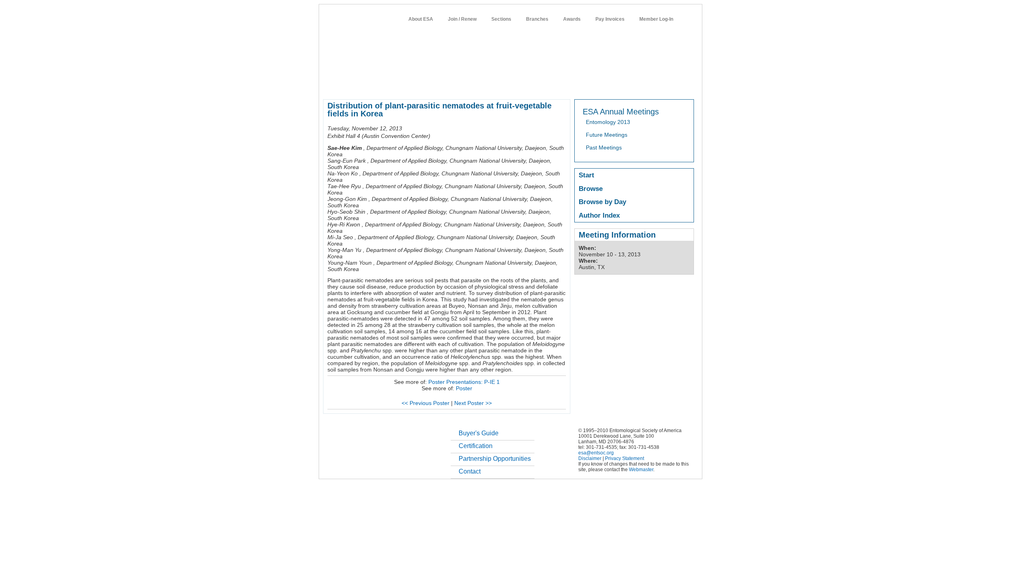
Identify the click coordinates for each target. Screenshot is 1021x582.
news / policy (527, 85)
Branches (537, 19)
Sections (501, 19)
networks (617, 85)
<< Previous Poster (425, 403)
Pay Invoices (610, 19)
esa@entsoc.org (596, 453)
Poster (464, 388)
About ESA (420, 19)
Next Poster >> (473, 403)
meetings (457, 85)
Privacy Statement (624, 458)
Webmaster (641, 469)
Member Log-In (656, 19)
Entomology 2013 (608, 122)
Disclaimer (589, 458)
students (561, 85)
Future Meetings (606, 135)
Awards (572, 19)
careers (589, 85)
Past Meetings (604, 147)
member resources (416, 85)
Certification (476, 445)
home (329, 85)
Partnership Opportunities (495, 458)
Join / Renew (462, 19)
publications (491, 85)
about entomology (365, 85)
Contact (470, 471)
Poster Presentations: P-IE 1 (464, 382)
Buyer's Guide (479, 433)
